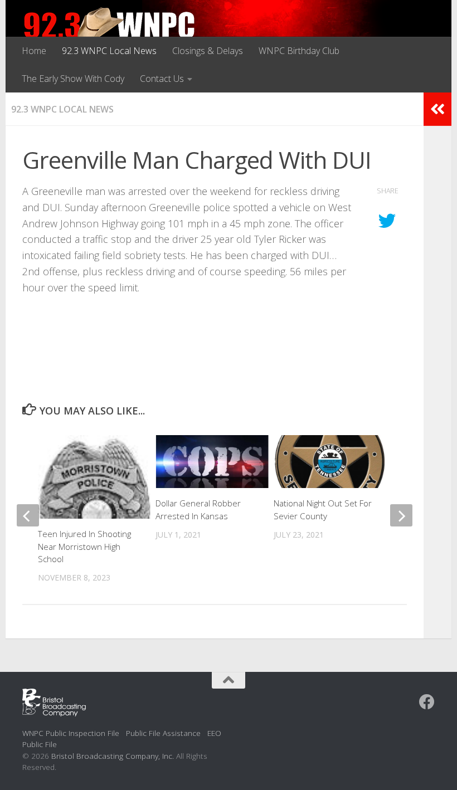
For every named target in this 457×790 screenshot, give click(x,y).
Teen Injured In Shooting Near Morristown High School (84, 546)
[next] (401, 515)
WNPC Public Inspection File (70, 733)
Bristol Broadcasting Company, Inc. (112, 755)
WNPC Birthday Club (299, 51)
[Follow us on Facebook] (427, 702)
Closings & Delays (207, 51)
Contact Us (162, 78)
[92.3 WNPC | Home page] (109, 31)
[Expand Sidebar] (437, 109)
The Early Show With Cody (73, 78)
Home (34, 51)
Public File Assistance (163, 733)
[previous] (28, 515)
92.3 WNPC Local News (109, 51)
